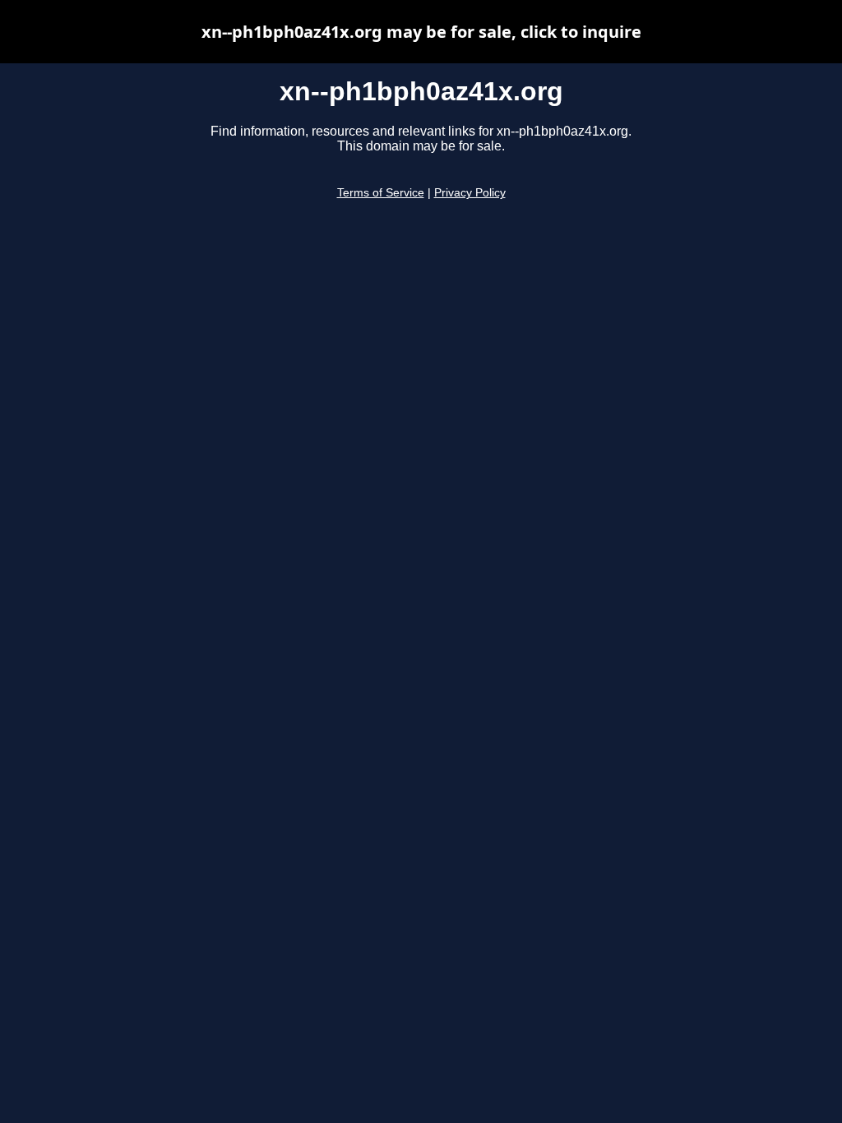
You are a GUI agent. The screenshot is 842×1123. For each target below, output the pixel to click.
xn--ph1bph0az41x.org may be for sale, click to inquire (421, 32)
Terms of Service (380, 193)
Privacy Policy (470, 193)
